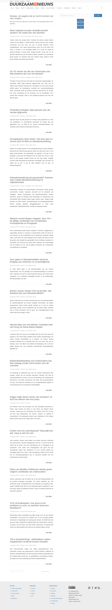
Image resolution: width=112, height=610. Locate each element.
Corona (53, 603)
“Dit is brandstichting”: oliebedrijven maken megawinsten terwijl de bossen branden (30, 540)
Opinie (33, 593)
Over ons (17, 1)
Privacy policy (15, 593)
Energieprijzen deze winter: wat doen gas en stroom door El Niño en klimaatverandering (31, 140)
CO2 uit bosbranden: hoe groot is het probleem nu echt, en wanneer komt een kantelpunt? (29, 505)
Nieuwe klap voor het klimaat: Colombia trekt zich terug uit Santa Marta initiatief (31, 325)
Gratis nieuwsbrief (16, 588)
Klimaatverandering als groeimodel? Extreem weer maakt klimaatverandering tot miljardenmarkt (31, 180)
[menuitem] (12, 1)
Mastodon (14, 598)
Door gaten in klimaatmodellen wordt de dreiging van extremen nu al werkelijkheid (30, 260)
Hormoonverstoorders (56, 598)
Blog (13, 596)
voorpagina (28, 77)
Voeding (53, 596)
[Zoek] (101, 8)
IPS (29, 403)
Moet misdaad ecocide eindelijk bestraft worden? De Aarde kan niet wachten (29, 31)
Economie (53, 591)
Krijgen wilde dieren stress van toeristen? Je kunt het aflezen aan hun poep (31, 398)
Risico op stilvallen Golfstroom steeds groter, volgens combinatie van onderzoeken (31, 470)
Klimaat (53, 593)
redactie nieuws (38, 36)
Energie (53, 588)
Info (32, 596)
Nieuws (23, 77)
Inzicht (22, 36)
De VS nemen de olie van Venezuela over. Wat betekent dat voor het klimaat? (30, 72)
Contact (28, 1)
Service (11, 1)
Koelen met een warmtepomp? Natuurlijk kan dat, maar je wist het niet (31, 432)
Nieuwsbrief (28, 36)
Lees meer (49, 64)
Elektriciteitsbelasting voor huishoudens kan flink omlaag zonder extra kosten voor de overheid (31, 363)
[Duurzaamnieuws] (31, 4)
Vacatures (22, 1)
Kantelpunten (54, 600)
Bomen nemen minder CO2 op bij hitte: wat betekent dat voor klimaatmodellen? (30, 292)
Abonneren (15, 591)
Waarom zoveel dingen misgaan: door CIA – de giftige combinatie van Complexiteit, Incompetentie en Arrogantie (31, 220)
